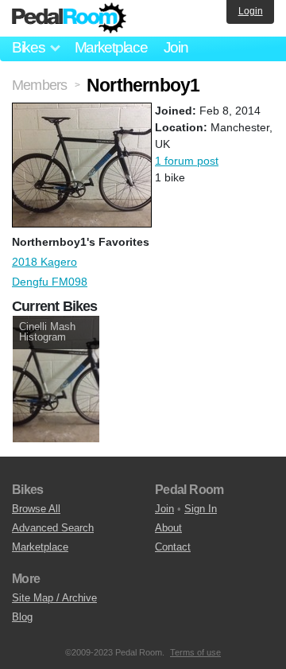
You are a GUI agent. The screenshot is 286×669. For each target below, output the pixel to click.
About (168, 528)
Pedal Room (69, 18)
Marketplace (111, 47)
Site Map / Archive (54, 598)
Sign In (200, 509)
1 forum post (186, 160)
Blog (22, 617)
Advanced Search (53, 528)
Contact (173, 547)
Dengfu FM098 (49, 281)
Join (176, 47)
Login (250, 11)
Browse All (36, 509)
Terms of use (195, 652)
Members (39, 85)
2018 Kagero (44, 261)
